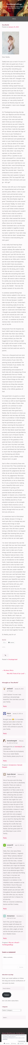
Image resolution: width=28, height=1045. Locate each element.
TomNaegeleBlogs (14, 4)
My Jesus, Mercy (8, 670)
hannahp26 (18, 747)
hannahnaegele (12, 741)
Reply (5, 706)
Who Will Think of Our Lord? (15, 673)
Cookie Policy (5, 1039)
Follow (6, 995)
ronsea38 (10, 845)
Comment (21, 967)
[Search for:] (14, 1017)
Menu (14, 19)
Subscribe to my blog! (7, 974)
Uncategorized (12, 659)
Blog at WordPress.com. (8, 1033)
